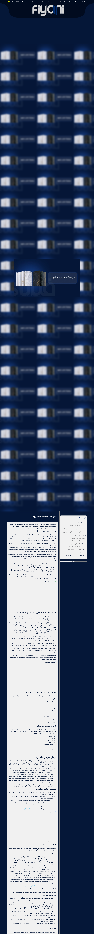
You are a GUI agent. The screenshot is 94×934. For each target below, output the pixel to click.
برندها (70, 1)
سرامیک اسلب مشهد (78, 523)
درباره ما (44, 1)
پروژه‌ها (49, 1)
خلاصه (82, 553)
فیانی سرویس (61, 1)
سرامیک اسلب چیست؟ (74, 525)
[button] (61, 518)
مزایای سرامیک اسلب (78, 538)
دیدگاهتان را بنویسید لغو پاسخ (75, 556)
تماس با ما (30, 1)
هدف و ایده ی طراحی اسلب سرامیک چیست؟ (72, 529)
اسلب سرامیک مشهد (28, 809)
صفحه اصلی (84, 1)
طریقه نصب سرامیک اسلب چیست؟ (71, 549)
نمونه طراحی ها (16, 1)
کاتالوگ (8, 1)
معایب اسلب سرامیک (78, 541)
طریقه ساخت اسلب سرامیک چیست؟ (71, 532)
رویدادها (24, 1)
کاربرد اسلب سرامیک (78, 535)
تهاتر (55, 1)
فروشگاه (77, 1)
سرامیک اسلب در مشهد (74, 547)
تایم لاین (37, 1)
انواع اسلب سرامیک (75, 544)
